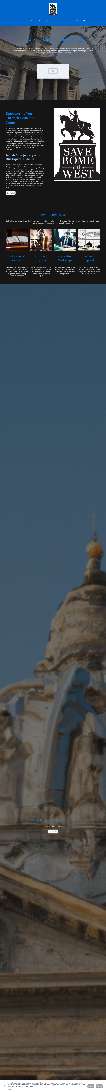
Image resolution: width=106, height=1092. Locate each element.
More (9, 1089)
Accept (90, 1086)
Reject (99, 1086)
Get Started (11, 193)
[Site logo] (53, 9)
